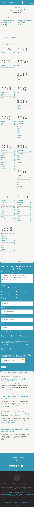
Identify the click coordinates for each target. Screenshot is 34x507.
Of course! (4, 349)
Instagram (16, 492)
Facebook (5, 492)
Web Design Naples (25, 492)
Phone (12, 336)
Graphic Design (6, 294)
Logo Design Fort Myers (22, 494)
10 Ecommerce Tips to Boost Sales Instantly (8, 23)
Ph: (13, 499)
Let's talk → (17, 466)
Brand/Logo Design (22, 291)
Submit (3, 366)
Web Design (5, 291)
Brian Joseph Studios (12, 2)
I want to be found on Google (7, 297)
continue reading (7, 389)
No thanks (12, 349)
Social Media (20, 294)
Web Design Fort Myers (7, 494)
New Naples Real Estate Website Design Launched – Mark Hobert (15, 415)
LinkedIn (21, 496)
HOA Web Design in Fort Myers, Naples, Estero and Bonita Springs (15, 380)
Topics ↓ (5, 37)
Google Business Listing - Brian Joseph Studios (17, 502)
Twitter (10, 492)
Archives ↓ (15, 37)
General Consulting (22, 297)
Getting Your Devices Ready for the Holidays (24, 23)
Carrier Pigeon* (24, 336)
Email (3, 336)
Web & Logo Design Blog (17, 372)
